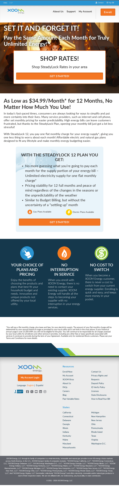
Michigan (95, 413)
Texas (93, 436)
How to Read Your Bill (100, 399)
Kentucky (67, 436)
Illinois (65, 428)
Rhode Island (96, 432)
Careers (66, 391)
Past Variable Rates (71, 399)
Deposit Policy (97, 384)
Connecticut (68, 417)
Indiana (66, 432)
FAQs (65, 387)
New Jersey (96, 421)
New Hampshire (98, 417)
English (30, 385)
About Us (58, 11)
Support (71, 11)
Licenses (95, 391)
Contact (100, 3)
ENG (5, 3)
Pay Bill (111, 3)
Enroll (108, 12)
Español (39, 385)
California (67, 413)
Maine (65, 440)
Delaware (67, 421)
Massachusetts (69, 448)
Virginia (94, 440)
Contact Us (96, 372)
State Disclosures (99, 395)
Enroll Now (67, 372)
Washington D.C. (98, 444)
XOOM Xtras (68, 380)
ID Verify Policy (98, 387)
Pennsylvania (97, 428)
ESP (11, 3)
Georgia (66, 424)
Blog (64, 395)
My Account (85, 11)
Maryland (67, 444)
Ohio (93, 424)
